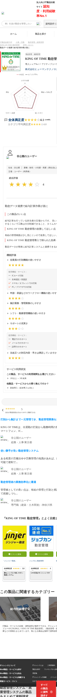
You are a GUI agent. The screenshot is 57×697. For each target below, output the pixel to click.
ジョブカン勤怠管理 (36, 561)
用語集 (34, 673)
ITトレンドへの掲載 (39, 677)
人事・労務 (20, 42)
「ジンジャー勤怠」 (10, 561)
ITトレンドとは (37, 665)
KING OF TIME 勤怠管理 (9, 45)
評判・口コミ (28, 45)
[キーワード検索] (38, 23)
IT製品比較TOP (6, 42)
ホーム (13, 33)
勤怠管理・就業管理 (36, 42)
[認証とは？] (10, 159)
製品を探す (40, 33)
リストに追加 (16, 554)
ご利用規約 (51, 665)
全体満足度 (16, 120)
